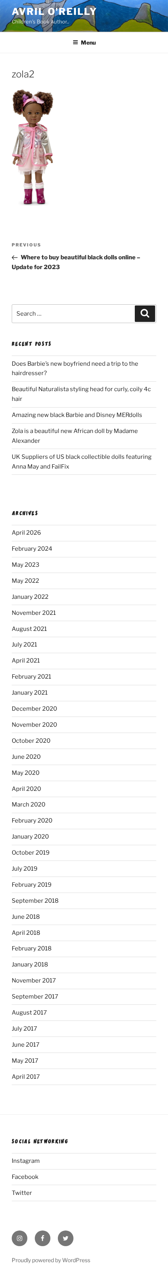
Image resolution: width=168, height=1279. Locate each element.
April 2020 (26, 788)
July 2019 (25, 868)
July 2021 (24, 644)
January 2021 (30, 692)
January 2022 (30, 596)
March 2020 (28, 804)
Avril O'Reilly (54, 11)
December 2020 (34, 708)
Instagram (26, 1160)
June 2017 (25, 1044)
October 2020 (31, 740)
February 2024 (32, 548)
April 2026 (26, 532)
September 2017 (35, 996)
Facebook (25, 1176)
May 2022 (25, 580)
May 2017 (25, 1060)
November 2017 (34, 980)
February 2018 (32, 948)
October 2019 (31, 852)
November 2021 (34, 612)
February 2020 (32, 820)
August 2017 (29, 1012)
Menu (88, 42)
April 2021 (26, 660)
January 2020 (30, 836)
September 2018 (35, 900)
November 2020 (34, 724)
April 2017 (26, 1076)
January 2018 (30, 964)
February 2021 (31, 676)
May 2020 (25, 772)
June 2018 (26, 916)
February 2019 (32, 884)
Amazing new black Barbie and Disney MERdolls (77, 415)
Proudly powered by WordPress (51, 1260)
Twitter (22, 1192)
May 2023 (25, 564)
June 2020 (26, 756)
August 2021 (29, 628)
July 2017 (24, 1028)
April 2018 (26, 932)
